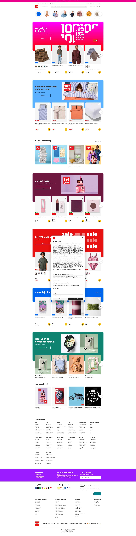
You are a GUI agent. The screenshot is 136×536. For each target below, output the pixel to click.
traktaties (91, 429)
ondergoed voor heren (72, 430)
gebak (91, 424)
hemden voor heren (71, 433)
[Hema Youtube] (51, 488)
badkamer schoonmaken (50, 457)
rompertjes (37, 426)
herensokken (70, 426)
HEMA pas (57, 502)
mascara (69, 442)
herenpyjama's (70, 427)
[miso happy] (59, 366)
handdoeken (37, 508)
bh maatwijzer (48, 463)
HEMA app (57, 501)
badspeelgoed (81, 447)
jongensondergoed (49, 432)
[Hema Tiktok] (48, 488)
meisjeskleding (48, 426)
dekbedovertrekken (82, 424)
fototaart (91, 427)
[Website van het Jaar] (93, 398)
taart (91, 426)
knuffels (80, 448)
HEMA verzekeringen (59, 514)
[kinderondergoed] (59, 156)
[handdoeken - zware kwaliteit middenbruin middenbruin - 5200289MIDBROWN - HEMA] (36, 66)
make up (69, 439)
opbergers (81, 430)
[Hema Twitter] (38, 488)
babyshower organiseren (39, 460)
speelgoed (59, 448)
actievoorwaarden (78, 511)
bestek (47, 440)
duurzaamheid (77, 504)
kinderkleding (48, 424)
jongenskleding (48, 430)
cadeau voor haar (60, 445)
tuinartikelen (81, 429)
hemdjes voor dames (60, 433)
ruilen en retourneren (40, 477)
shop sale (43, 243)
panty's (58, 430)
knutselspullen (37, 447)
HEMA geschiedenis (78, 507)
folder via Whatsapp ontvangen (60, 505)
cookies (80, 523)
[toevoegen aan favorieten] (48, 46)
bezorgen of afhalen (40, 476)
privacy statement (46, 523)
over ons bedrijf (77, 501)
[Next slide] (101, 54)
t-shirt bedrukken (93, 448)
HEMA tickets (57, 513)
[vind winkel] (99, 477)
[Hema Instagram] (42, 488)
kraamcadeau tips (38, 463)
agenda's (36, 440)
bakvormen (48, 448)
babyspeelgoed (82, 440)
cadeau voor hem (60, 447)
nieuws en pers (77, 505)
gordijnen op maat (82, 427)
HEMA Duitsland (96, 502)
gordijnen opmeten (49, 454)
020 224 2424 (60, 474)
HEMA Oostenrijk (97, 505)
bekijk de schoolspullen (68, 346)
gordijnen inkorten (49, 460)
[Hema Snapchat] (44, 488)
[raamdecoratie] (76, 156)
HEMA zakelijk (77, 508)
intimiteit (69, 448)
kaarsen (80, 433)
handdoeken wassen (49, 458)
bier (90, 433)
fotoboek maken (93, 439)
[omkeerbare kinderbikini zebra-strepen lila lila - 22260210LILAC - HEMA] (89, 273)
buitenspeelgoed (82, 445)
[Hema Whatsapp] (40, 488)
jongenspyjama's (49, 433)
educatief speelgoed (82, 442)
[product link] (43, 54)
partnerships (77, 514)
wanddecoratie (92, 445)
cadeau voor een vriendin (39, 458)
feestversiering (59, 440)
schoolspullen (37, 439)
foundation (70, 440)
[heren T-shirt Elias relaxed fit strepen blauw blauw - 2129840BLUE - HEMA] (39, 273)
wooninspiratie (37, 454)
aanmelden (97, 493)
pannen (47, 445)
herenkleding (70, 424)
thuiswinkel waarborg (95, 523)
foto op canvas (92, 447)
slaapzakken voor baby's (39, 429)
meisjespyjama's (48, 429)
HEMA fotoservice (58, 510)
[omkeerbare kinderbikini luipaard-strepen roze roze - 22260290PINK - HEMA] (86, 273)
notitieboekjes (37, 445)
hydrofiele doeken (38, 433)
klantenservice (77, 510)
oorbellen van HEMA (38, 457)
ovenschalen (48, 447)
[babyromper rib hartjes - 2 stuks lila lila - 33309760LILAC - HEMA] (89, 66)
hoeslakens (81, 426)
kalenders (36, 442)
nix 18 (85, 523)
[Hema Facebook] (36, 488)
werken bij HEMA (78, 502)
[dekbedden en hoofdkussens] (43, 156)
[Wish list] (97, 6)
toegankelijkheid (64, 523)
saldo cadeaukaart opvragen (80, 513)
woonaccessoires (82, 432)
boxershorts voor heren (72, 432)
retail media (77, 516)
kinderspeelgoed (82, 439)
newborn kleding (38, 432)
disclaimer (53, 523)
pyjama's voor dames (60, 432)
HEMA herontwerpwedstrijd (60, 508)
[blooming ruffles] (93, 366)
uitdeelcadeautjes (60, 442)
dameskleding (59, 424)
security (58, 523)
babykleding (37, 424)
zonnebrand (70, 445)
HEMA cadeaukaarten (59, 511)
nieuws (56, 517)
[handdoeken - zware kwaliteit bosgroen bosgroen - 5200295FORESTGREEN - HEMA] (39, 66)
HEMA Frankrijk (96, 504)
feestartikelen (59, 439)
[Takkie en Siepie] (43, 366)
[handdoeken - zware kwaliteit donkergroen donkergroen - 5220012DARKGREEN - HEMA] (45, 66)
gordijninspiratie (38, 455)
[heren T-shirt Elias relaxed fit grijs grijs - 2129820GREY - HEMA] (36, 273)
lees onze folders (58, 504)
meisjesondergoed (49, 427)
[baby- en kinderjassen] (93, 156)
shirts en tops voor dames (61, 426)
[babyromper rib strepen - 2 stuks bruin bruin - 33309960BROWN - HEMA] (86, 66)
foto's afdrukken (93, 440)
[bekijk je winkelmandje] (99, 6)
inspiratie (56, 516)
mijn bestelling (38, 474)
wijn (90, 432)
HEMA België (96, 501)
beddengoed (37, 505)
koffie (91, 430)
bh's (57, 429)
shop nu (68, 36)
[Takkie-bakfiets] (76, 398)
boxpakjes (37, 427)
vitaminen (69, 447)
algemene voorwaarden (73, 523)
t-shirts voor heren (71, 429)
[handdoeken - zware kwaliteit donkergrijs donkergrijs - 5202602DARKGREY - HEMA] (42, 66)
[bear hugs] (76, 366)
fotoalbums (37, 448)
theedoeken (48, 442)
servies (47, 439)
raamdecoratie (37, 510)
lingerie (58, 427)
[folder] (43, 398)
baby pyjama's (37, 430)
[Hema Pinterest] (46, 488)
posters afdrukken (93, 442)
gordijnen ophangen (49, 455)
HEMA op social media (59, 507)
